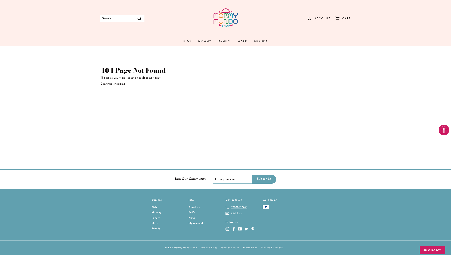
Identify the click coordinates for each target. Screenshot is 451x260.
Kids (187, 41)
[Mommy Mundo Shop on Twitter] (246, 229)
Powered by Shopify (272, 248)
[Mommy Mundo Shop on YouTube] (240, 229)
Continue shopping (113, 84)
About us (194, 207)
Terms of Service (230, 248)
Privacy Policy (249, 248)
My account (196, 223)
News (192, 218)
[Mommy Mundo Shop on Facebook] (234, 229)
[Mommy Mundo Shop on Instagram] (227, 229)
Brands (261, 41)
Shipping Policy (208, 248)
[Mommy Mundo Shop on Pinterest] (253, 229)
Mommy (204, 41)
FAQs (192, 212)
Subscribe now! (432, 250)
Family (224, 41)
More (242, 41)
